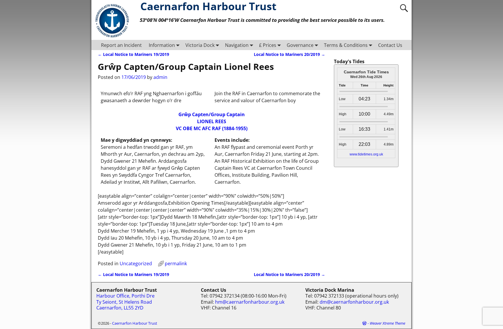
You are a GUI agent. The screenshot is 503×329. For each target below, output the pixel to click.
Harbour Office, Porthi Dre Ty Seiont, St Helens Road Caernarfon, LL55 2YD (125, 302)
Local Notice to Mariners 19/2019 (133, 54)
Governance (300, 45)
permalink (176, 263)
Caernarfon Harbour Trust (134, 323)
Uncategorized (136, 263)
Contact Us (390, 45)
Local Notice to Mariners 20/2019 (289, 54)
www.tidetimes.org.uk (366, 154)
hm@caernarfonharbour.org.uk (249, 302)
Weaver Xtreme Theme (387, 323)
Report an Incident (121, 45)
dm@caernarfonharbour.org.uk (354, 302)
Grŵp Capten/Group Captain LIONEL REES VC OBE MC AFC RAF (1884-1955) (211, 121)
